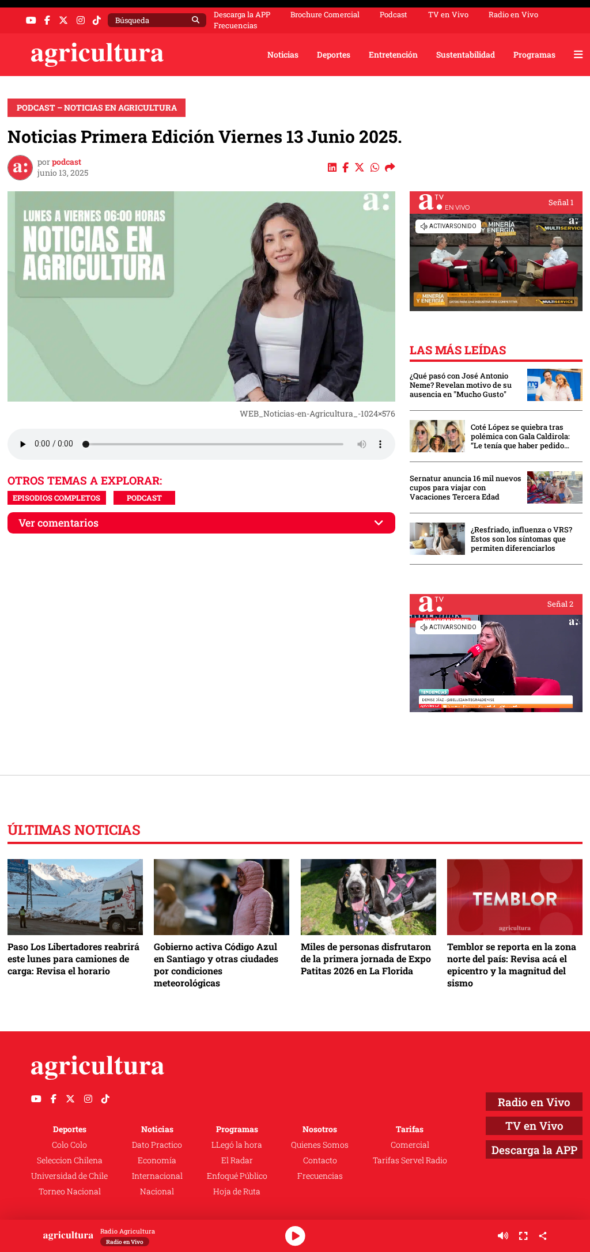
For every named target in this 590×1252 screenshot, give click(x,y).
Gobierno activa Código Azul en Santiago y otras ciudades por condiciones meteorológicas (216, 964)
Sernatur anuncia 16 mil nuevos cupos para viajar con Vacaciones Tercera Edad (465, 487)
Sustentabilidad (465, 54)
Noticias (282, 54)
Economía (157, 1160)
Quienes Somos (320, 1144)
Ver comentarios (58, 522)
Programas (534, 54)
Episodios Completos (56, 497)
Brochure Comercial (325, 14)
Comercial (410, 1144)
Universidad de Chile (69, 1175)
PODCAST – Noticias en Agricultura (97, 107)
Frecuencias (235, 25)
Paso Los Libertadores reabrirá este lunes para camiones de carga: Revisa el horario (73, 958)
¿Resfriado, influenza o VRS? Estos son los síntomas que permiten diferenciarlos (521, 539)
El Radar (237, 1160)
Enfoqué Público (237, 1175)
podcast (66, 161)
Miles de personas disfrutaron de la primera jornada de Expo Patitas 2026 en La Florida (366, 958)
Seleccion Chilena (70, 1160)
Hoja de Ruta (236, 1191)
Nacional (157, 1191)
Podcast (393, 14)
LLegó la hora (236, 1144)
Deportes (333, 54)
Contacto (320, 1160)
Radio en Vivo (513, 14)
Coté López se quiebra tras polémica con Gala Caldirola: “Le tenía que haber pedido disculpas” (520, 436)
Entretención (393, 54)
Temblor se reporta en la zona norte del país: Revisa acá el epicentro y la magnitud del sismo (511, 964)
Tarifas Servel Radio (410, 1160)
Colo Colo (69, 1144)
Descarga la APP (242, 14)
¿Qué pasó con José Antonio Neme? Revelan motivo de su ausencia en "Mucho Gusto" (461, 385)
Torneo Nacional (70, 1191)
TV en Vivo (448, 14)
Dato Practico (157, 1144)
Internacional (157, 1175)
